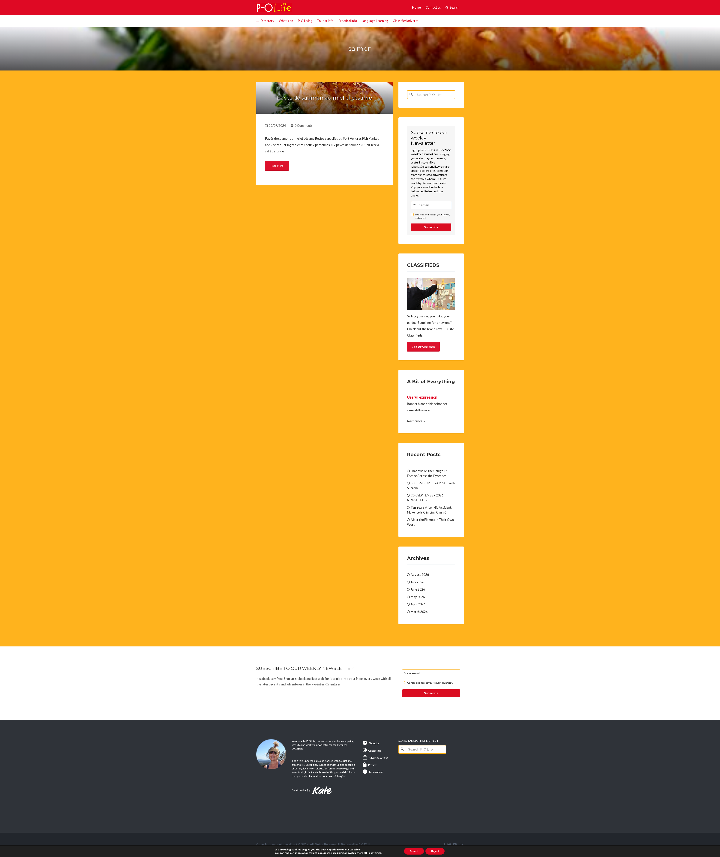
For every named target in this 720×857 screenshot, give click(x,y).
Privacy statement (443, 682)
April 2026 (418, 604)
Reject (435, 851)
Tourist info (325, 21)
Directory (267, 21)
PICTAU (364, 845)
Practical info (347, 21)
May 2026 (418, 597)
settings (375, 852)
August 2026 (420, 575)
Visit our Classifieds (423, 346)
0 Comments (304, 125)
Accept (414, 851)
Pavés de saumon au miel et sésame (324, 97)
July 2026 (417, 582)
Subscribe (431, 227)
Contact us (433, 7)
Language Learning (375, 21)
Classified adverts (405, 21)
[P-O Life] (274, 7)
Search (454, 7)
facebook (444, 845)
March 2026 (419, 612)
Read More (277, 165)
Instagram (455, 845)
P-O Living (305, 21)
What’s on (286, 21)
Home (416, 7)
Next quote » (416, 421)
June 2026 (418, 589)
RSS (461, 845)
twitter (449, 845)
